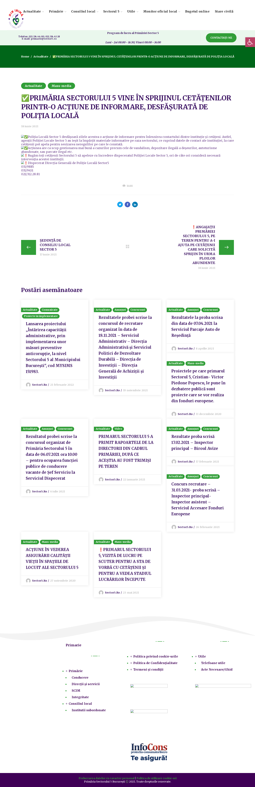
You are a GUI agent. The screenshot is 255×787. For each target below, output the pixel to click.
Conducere (80, 677)
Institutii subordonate (89, 710)
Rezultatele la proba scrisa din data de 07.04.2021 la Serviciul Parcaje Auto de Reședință (197, 326)
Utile (202, 656)
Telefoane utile (213, 663)
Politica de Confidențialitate (155, 663)
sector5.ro (39, 384)
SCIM (76, 690)
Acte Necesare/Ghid (216, 669)
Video (118, 428)
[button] (221, 38)
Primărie (76, 671)
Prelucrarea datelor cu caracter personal (106, 778)
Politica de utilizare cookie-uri (156, 778)
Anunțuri (120, 309)
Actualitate (40, 56)
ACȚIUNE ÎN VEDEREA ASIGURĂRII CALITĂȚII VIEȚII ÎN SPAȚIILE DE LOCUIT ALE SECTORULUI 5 (52, 558)
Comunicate (49, 309)
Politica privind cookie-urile (155, 656)
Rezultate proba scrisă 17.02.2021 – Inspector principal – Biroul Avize (194, 442)
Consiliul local (80, 703)
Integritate (80, 697)
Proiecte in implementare (41, 316)
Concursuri (137, 309)
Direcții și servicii (86, 684)
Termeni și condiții (148, 669)
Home (25, 56)
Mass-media (61, 86)
